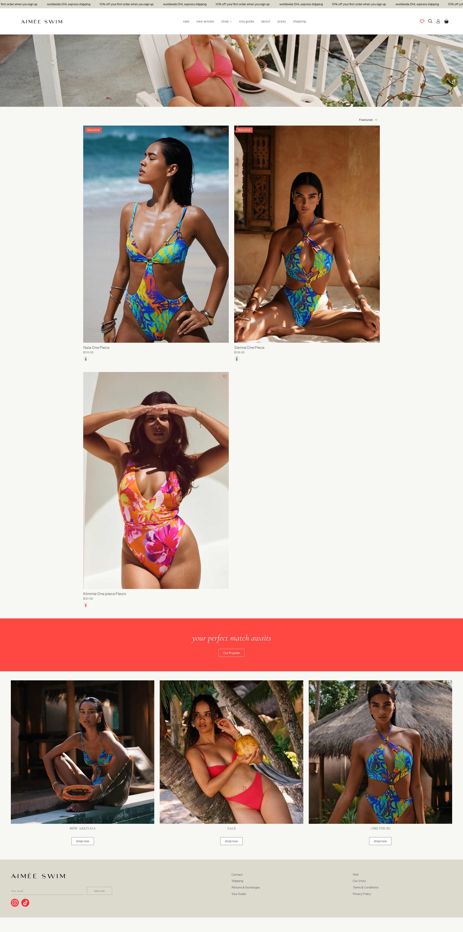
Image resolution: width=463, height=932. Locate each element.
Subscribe (99, 891)
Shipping (237, 881)
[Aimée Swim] (41, 21)
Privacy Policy (362, 894)
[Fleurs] (85, 605)
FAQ (356, 874)
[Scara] (85, 358)
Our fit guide (231, 653)
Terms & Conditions (366, 887)
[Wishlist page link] (422, 21)
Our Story (359, 881)
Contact (237, 874)
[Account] (438, 21)
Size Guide (239, 894)
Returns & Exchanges (246, 887)
